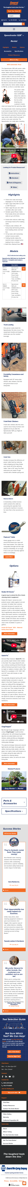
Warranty (6, 1117)
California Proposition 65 (10, 1120)
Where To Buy (7, 1132)
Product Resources (9, 1106)
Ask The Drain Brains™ (10, 1140)
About (5, 1129)
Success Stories (8, 1143)
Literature (14, 178)
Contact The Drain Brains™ (11, 1109)
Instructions (14, 173)
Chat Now (6, 1102)
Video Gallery (7, 1114)
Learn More (9, 557)
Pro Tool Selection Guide (12, 1040)
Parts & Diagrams (14, 182)
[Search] (23, 24)
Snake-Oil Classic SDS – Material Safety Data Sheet (12, 629)
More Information (9, 634)
